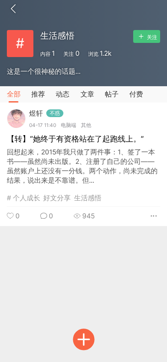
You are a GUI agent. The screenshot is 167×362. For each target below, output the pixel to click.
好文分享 (57, 198)
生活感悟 (87, 198)
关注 (151, 37)
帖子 (112, 94)
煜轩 (44, 113)
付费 (136, 94)
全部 (14, 94)
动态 (62, 94)
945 (88, 216)
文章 (87, 94)
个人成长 (26, 198)
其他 (86, 125)
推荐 (38, 94)
